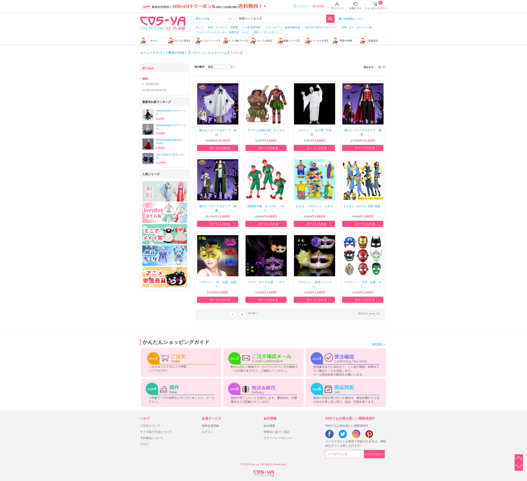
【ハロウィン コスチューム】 (209, 53)
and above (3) (154, 90)
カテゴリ (159, 53)
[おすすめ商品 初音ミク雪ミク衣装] (164, 255)
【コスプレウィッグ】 (208, 40)
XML (263, 473)
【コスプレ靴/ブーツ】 (236, 40)
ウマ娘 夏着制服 (251, 27)
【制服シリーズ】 (291, 40)
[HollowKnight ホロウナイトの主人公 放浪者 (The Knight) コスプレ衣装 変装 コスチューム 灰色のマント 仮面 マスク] (148, 129)
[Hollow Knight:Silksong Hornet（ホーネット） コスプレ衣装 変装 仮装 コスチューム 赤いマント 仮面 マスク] (148, 144)
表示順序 (199, 66)
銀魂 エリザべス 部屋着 (223, 27)
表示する (362, 313)
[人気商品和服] (164, 191)
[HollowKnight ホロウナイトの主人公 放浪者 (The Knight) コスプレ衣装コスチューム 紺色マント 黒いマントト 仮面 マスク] (148, 115)
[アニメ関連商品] (164, 277)
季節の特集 (346, 40)
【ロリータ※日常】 (318, 40)
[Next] (242, 314)
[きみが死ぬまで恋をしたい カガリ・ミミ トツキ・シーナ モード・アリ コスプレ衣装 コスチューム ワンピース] (148, 158)
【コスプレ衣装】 (181, 40)
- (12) (150, 83)
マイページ (337, 8)
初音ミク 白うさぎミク (266, 32)
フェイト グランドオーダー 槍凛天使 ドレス (222, 32)
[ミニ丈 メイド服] (164, 234)
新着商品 (373, 40)
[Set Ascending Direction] (235, 66)
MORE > (378, 344)
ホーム (153, 40)
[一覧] (383, 67)
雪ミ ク (199, 27)
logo (162, 23)
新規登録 (318, 6)
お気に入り (355, 8)
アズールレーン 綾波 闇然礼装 (282, 27)
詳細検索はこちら (353, 18)
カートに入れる (220, 148)
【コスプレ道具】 (263, 40)
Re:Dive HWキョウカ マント (321, 27)
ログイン (304, 6)
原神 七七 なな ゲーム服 (357, 27)
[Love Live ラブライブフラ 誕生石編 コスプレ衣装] (164, 213)
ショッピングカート (376, 8)
